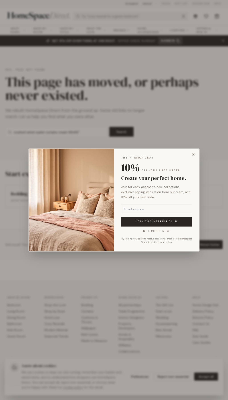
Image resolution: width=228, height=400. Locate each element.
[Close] (193, 154)
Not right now (156, 231)
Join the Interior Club (156, 221)
